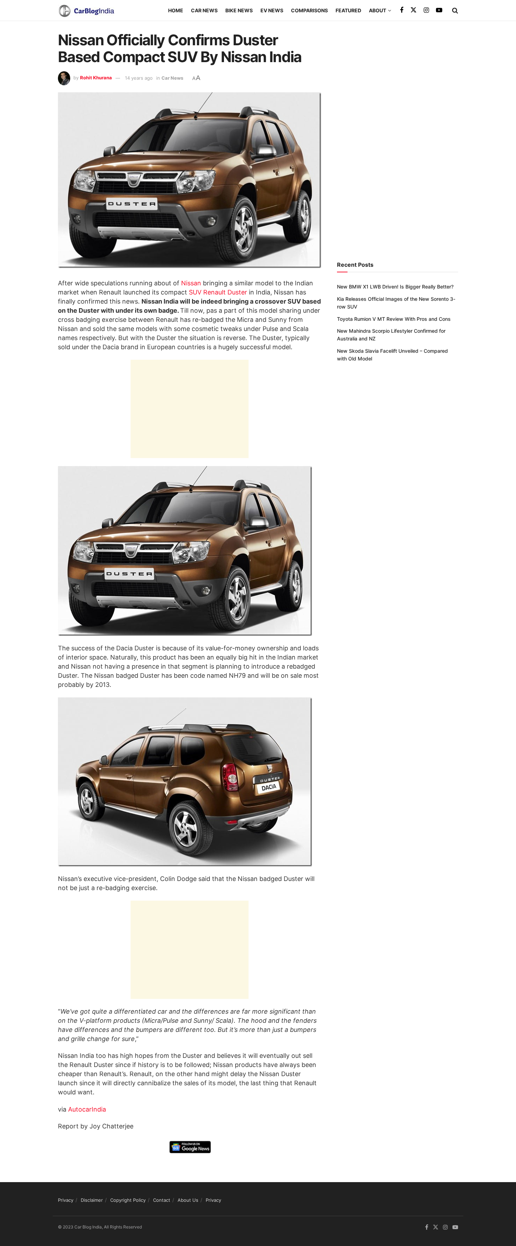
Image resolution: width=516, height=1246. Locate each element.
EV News (271, 10)
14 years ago (139, 78)
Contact (161, 1200)
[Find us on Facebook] (401, 10)
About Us (188, 1200)
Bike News (239, 10)
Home (175, 10)
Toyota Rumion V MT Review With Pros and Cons (394, 319)
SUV (195, 292)
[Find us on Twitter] (413, 10)
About (377, 10)
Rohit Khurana (96, 78)
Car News (204, 10)
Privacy (65, 1200)
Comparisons (309, 10)
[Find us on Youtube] (439, 10)
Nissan (191, 283)
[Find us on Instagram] (426, 10)
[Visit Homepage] (86, 10)
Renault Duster (225, 292)
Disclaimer (92, 1200)
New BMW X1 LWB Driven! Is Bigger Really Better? (395, 287)
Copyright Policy (128, 1200)
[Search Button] (455, 10)
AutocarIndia (87, 1109)
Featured (348, 10)
